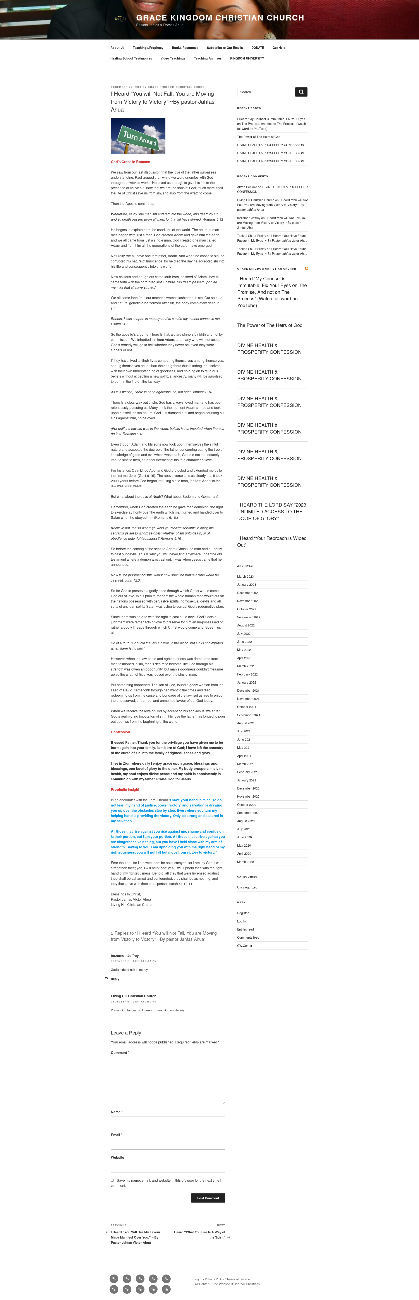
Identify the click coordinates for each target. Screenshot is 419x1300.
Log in (241, 921)
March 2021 (245, 764)
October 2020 (246, 804)
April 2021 (244, 756)
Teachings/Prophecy (148, 47)
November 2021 (248, 698)
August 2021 (246, 723)
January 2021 (246, 780)
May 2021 (244, 747)
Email (116, 1134)
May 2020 (244, 845)
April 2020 (244, 853)
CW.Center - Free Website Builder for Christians (227, 1284)
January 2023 (246, 584)
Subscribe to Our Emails (225, 47)
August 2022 (246, 625)
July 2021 (244, 731)
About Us (117, 47)
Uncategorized (247, 887)
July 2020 (244, 829)
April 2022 (244, 658)
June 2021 (244, 739)
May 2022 (244, 649)
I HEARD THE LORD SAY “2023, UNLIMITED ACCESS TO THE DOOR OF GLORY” (272, 511)
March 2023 (245, 576)
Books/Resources (185, 47)
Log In (198, 1279)
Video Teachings (173, 58)
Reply (115, 979)
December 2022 (248, 592)
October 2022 (246, 609)
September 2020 (248, 812)
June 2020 (244, 837)
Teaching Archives (208, 58)
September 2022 (248, 617)
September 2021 (248, 715)
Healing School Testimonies (131, 58)
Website (117, 1157)
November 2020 (248, 796)
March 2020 (245, 861)
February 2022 (247, 674)
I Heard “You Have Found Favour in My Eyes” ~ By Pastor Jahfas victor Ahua (272, 238)
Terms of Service (238, 1279)
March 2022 (245, 666)
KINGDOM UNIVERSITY (247, 58)
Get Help (279, 47)
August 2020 (246, 821)
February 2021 (247, 772)
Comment (120, 1052)
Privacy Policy (214, 1279)
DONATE (257, 47)
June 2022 (244, 641)
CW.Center (244, 945)
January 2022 (246, 682)
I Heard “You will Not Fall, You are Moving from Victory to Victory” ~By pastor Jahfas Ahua (272, 205)
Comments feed (248, 937)
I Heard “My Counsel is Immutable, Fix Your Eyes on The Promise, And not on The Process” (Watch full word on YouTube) (271, 124)
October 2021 (246, 706)
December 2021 (248, 690)
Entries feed (245, 929)
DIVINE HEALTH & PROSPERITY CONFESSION (270, 145)
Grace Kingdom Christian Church (220, 17)
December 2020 (248, 788)
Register (243, 913)
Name (117, 1111)
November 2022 (248, 601)
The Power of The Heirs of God (258, 136)
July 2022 (244, 633)
